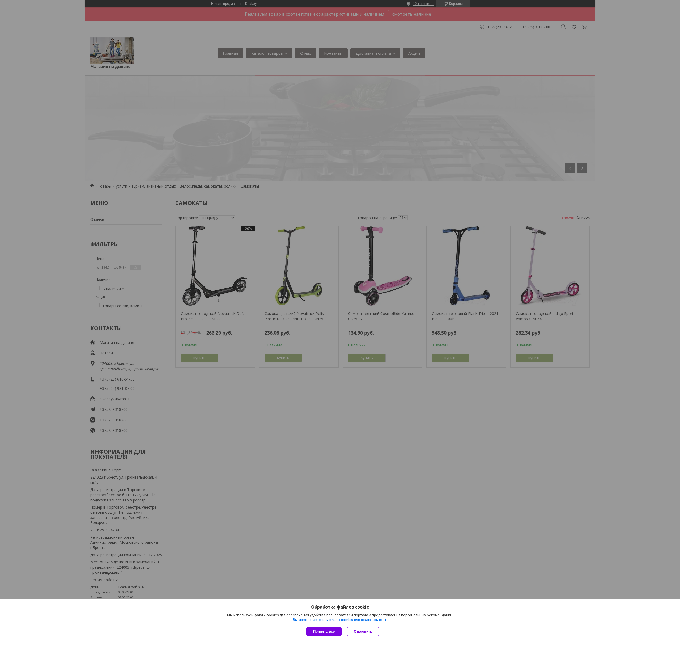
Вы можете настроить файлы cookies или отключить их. (338, 620)
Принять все (324, 632)
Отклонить (363, 632)
